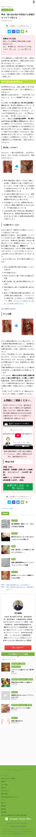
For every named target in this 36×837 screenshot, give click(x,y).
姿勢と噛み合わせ (17, 721)
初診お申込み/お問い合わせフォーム (9, 797)
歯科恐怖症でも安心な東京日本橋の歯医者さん (18, 823)
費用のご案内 (4, 793)
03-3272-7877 (18, 826)
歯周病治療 (4, 812)
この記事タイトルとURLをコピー (18, 26)
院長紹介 (3, 781)
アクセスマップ (5, 790)
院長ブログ (4, 787)
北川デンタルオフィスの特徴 (19, 769)
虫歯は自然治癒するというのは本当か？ (18, 585)
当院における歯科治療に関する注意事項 (10, 815)
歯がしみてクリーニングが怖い (21, 708)
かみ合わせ (6, 508)
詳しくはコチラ (18, 647)
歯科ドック (4, 802)
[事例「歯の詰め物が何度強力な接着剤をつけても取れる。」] (18, 31)
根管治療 (3, 806)
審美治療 (3, 809)
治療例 (11, 508)
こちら (19, 49)
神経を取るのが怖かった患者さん (21, 682)
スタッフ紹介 (7, 769)
